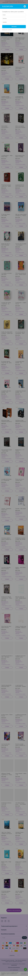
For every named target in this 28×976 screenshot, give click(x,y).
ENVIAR (14, 26)
